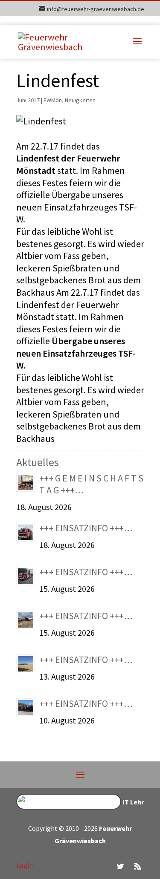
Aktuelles (37, 462)
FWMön (53, 100)
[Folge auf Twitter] (120, 866)
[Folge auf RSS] (137, 866)
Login (24, 865)
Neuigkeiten (80, 100)
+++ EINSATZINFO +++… (86, 528)
